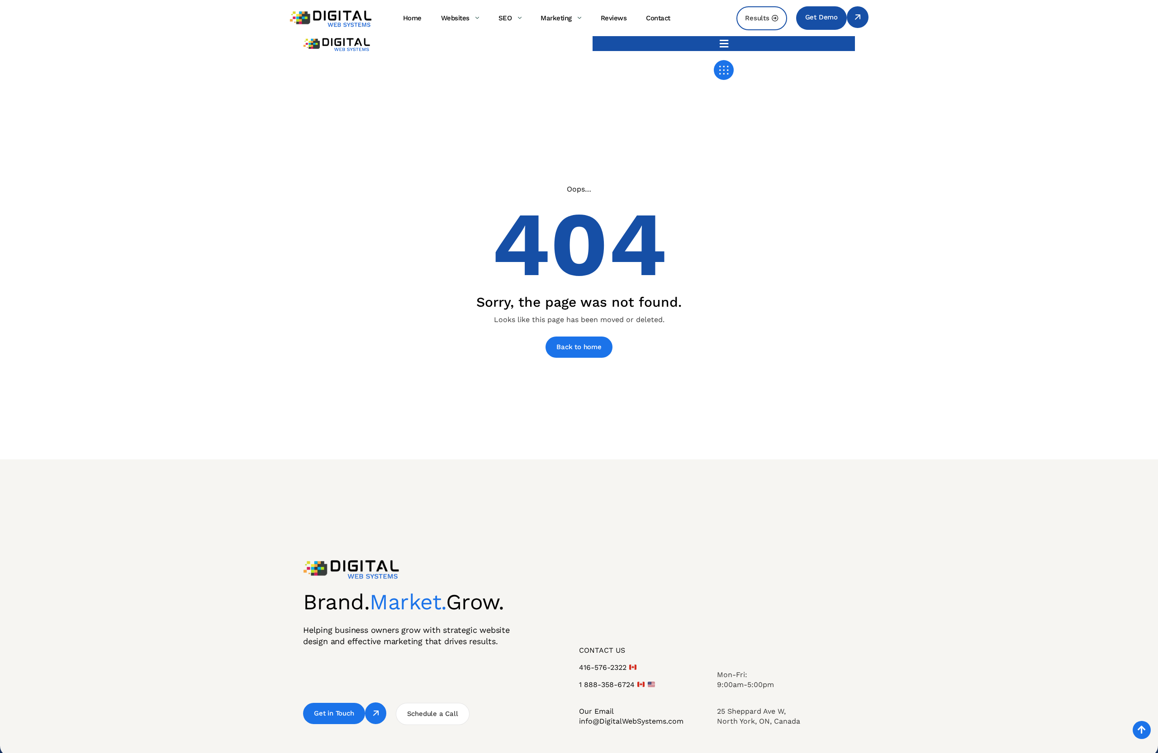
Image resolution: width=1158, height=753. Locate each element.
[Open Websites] (477, 18)
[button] (724, 43)
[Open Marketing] (579, 18)
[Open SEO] (519, 18)
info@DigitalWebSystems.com (631, 721)
